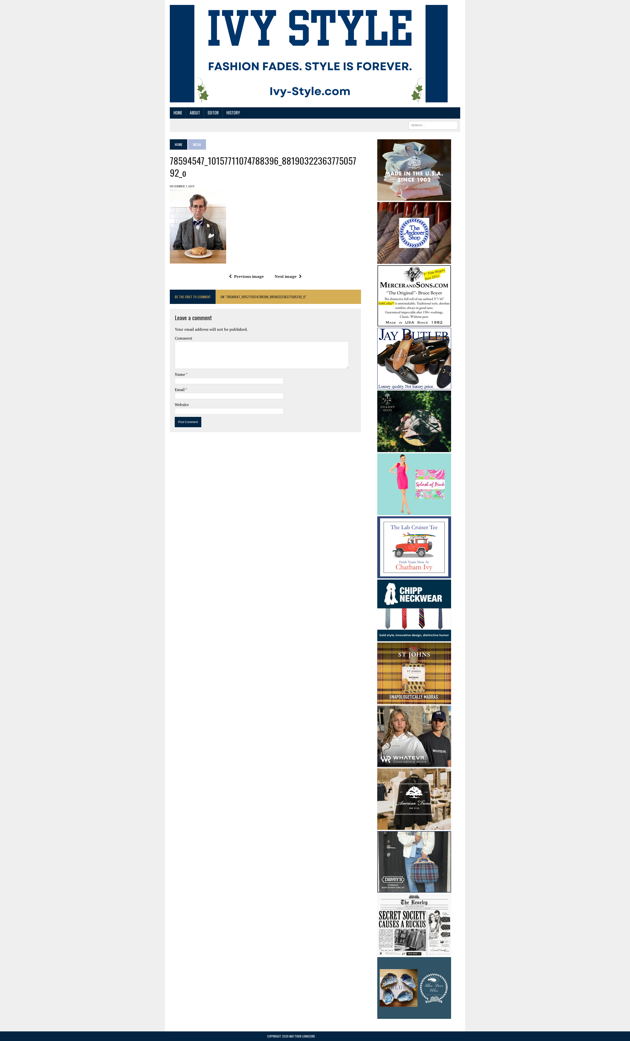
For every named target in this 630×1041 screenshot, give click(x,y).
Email (180, 389)
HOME (177, 113)
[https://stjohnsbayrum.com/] (414, 701)
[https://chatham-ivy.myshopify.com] (414, 575)
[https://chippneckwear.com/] (414, 638)
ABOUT (195, 113)
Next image (286, 276)
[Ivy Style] (309, 53)
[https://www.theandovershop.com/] (414, 260)
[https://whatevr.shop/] (414, 764)
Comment (183, 338)
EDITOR (213, 113)
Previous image (249, 276)
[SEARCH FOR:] (433, 124)
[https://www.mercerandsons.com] (414, 323)
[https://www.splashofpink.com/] (414, 512)
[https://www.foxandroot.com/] (414, 448)
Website (182, 404)
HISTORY (233, 113)
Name (180, 374)
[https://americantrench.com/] (414, 826)
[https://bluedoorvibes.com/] (414, 1015)
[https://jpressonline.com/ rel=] (414, 197)
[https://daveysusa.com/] (414, 889)
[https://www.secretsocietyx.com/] (414, 952)
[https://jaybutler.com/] (414, 386)
